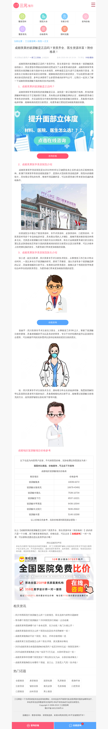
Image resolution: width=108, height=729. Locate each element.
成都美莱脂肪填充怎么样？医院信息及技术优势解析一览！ (42, 631)
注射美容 (20, 686)
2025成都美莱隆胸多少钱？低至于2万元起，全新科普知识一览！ (45, 652)
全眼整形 (20, 681)
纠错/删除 (90, 57)
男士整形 (48, 691)
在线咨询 (52, 322)
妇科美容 (34, 691)
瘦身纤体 (76, 681)
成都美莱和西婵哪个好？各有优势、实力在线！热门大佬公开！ (44, 625)
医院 (40, 41)
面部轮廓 (48, 681)
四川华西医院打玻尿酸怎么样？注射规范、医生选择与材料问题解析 (46, 615)
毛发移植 (62, 686)
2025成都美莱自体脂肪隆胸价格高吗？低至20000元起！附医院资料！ (48, 647)
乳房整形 (62, 681)
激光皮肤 (48, 686)
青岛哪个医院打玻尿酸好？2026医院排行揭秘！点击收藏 (41, 620)
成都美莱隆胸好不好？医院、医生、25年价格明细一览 (40, 636)
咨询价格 (52, 156)
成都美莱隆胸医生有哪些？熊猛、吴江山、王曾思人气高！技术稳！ (46, 662)
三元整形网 (23, 8)
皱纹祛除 (34, 686)
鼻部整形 (34, 681)
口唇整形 (20, 691)
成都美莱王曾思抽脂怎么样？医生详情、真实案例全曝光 (41, 641)
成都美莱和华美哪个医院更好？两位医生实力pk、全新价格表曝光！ (47, 657)
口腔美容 (76, 686)
